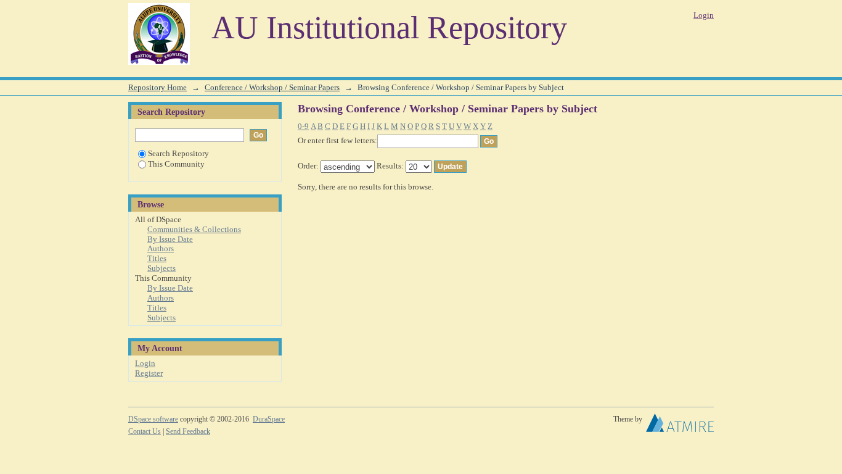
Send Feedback (188, 431)
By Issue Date (170, 239)
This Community (176, 163)
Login (703, 15)
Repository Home (157, 87)
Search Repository (178, 153)
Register (149, 373)
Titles (156, 258)
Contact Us (144, 431)
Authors (160, 248)
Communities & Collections (194, 229)
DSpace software (153, 419)
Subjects (161, 268)
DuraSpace (269, 419)
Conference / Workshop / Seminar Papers (272, 87)
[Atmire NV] (680, 426)
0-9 (303, 126)
